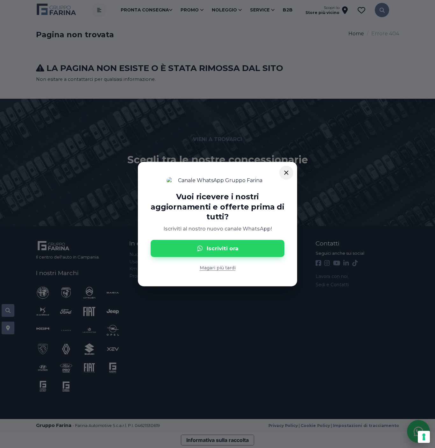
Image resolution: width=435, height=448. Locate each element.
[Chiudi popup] (286, 173)
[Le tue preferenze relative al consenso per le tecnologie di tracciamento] (424, 437)
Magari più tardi (218, 268)
